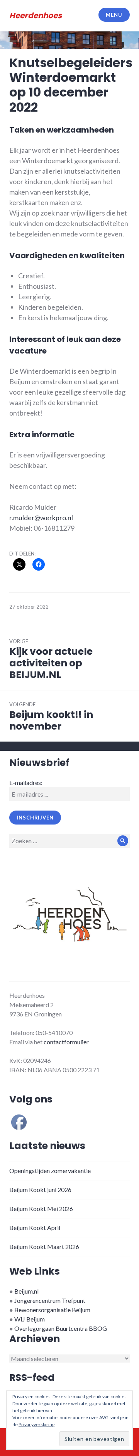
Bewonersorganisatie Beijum (52, 1309)
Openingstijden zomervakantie (50, 1170)
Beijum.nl (26, 1291)
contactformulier (66, 1041)
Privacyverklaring (36, 1424)
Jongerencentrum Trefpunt (49, 1300)
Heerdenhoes (35, 15)
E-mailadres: (25, 782)
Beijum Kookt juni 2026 (40, 1189)
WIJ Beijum (29, 1319)
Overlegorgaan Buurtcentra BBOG (60, 1328)
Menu (114, 15)
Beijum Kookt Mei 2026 (41, 1208)
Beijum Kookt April (34, 1227)
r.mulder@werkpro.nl (41, 517)
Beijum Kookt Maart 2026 (44, 1246)
